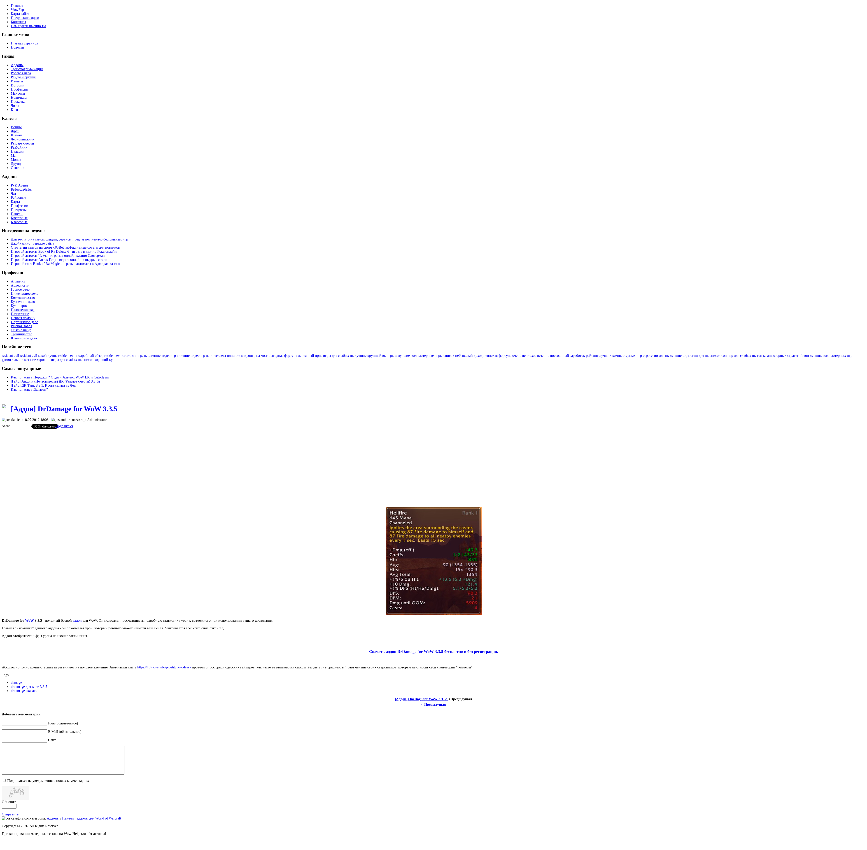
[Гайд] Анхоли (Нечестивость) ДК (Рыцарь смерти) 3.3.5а (55, 381)
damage (16, 682)
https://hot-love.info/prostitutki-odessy (164, 667)
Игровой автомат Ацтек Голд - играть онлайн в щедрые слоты (59, 260)
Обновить (9, 802)
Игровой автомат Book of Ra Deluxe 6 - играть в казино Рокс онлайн (64, 251)
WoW (29, 620)
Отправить (10, 814)
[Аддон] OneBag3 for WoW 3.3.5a (421, 699)
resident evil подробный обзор (80, 355)
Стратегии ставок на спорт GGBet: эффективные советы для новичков (65, 247)
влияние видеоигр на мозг (247, 355)
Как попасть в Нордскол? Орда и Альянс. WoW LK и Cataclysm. (60, 377)
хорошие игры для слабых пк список (65, 360)
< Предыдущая (433, 704)
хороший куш (104, 360)
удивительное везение (19, 360)
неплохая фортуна (497, 355)
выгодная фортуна (283, 355)
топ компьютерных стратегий (780, 355)
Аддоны (53, 818)
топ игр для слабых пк (738, 355)
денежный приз (310, 355)
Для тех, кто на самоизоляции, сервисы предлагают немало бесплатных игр (69, 239)
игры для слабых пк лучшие (344, 355)
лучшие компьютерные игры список (426, 355)
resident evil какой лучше (38, 355)
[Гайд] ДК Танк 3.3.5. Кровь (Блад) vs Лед (43, 385)
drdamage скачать (24, 691)
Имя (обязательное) (63, 723)
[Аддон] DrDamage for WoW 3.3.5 (64, 409)
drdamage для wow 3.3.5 (29, 687)
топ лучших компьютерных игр (828, 355)
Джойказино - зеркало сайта (32, 243)
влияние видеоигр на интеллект (201, 355)
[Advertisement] (433, 463)
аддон (77, 620)
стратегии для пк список (701, 355)
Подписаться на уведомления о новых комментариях (48, 780)
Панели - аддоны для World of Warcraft (91, 818)
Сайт (52, 740)
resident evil (10, 355)
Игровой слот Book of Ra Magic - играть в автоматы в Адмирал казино (65, 264)
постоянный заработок (567, 355)
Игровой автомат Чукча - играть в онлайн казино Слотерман (58, 255)
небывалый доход (468, 355)
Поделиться (64, 426)
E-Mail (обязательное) (64, 731)
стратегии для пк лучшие (662, 355)
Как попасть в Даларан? (29, 389)
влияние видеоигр (162, 355)
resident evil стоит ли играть (125, 355)
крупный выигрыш (382, 355)
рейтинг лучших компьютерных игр (614, 355)
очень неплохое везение (530, 355)
